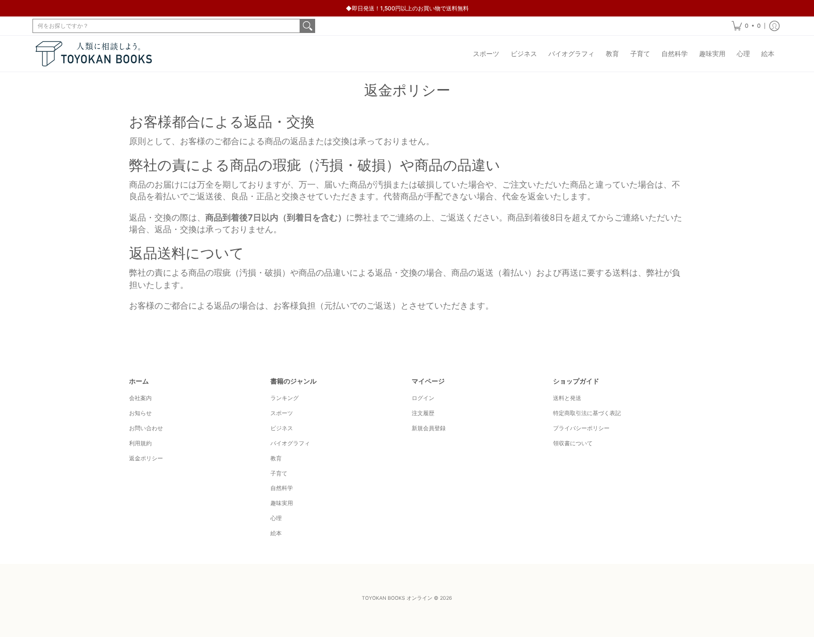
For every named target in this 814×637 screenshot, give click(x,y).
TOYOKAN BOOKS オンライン (397, 598)
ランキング (284, 397)
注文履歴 (423, 412)
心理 (276, 518)
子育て (278, 473)
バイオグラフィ (290, 443)
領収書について (573, 443)
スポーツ (281, 412)
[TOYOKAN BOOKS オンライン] (94, 54)
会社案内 (140, 397)
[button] (746, 25)
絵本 (276, 533)
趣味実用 (281, 502)
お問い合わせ (146, 428)
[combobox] (166, 26)
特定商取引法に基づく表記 (587, 412)
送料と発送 (567, 397)
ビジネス (281, 428)
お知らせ (140, 412)
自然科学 (281, 487)
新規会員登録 (429, 428)
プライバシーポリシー (581, 428)
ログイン (423, 397)
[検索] (307, 26)
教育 (276, 458)
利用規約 (140, 443)
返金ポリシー (146, 458)
